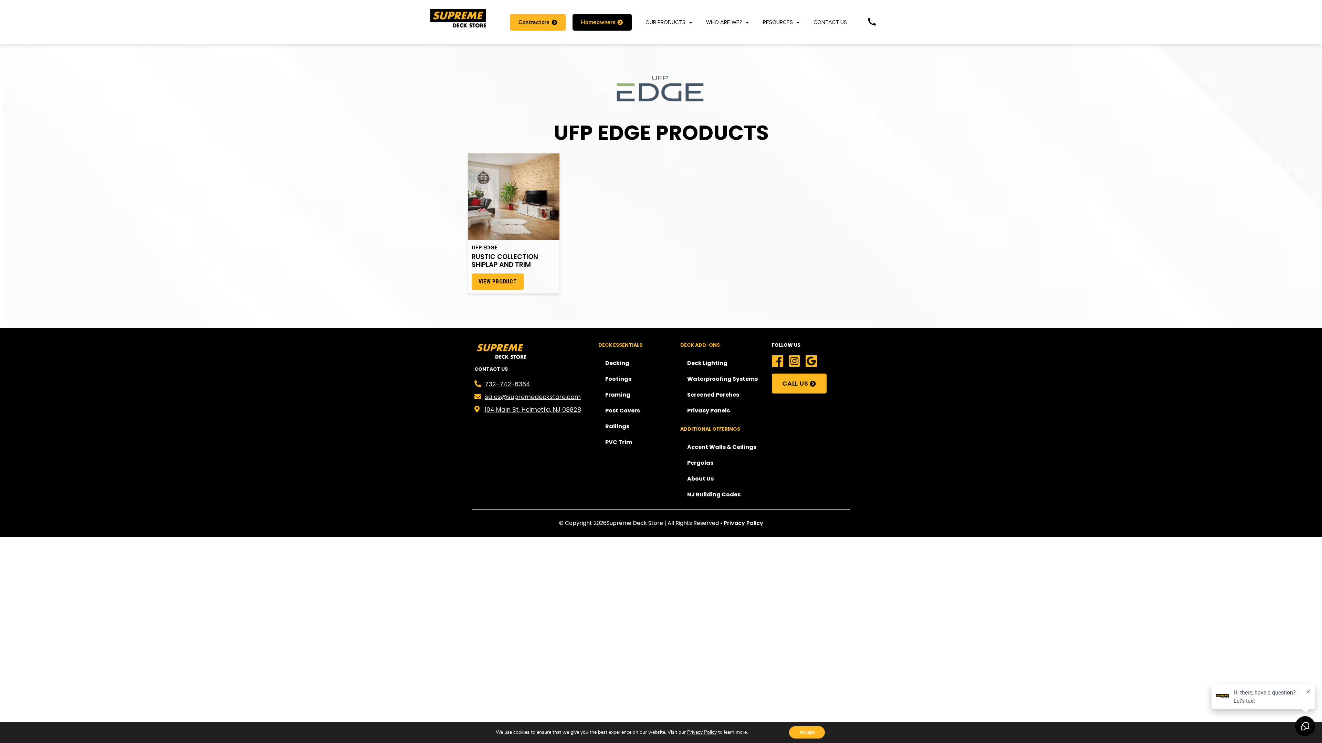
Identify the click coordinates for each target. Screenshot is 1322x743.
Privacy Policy (743, 523)
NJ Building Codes (714, 494)
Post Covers (622, 410)
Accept (807, 732)
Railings (617, 426)
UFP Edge (484, 247)
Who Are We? (724, 22)
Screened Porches (713, 395)
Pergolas (700, 463)
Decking (617, 363)
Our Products (665, 22)
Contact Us (830, 22)
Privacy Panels (708, 410)
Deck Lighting (707, 363)
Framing (617, 395)
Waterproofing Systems (722, 379)
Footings (618, 379)
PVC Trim (618, 442)
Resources (778, 22)
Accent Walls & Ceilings (721, 447)
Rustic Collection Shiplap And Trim (505, 260)
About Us (700, 479)
